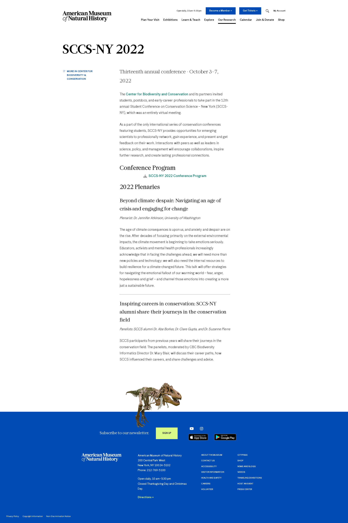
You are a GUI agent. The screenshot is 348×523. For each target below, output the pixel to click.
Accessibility (209, 466)
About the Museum (211, 455)
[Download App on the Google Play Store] (225, 437)
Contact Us (208, 461)
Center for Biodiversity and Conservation (157, 94)
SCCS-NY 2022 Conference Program (177, 176)
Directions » (146, 497)
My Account (279, 11)
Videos (241, 472)
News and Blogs (246, 466)
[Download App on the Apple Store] (198, 437)
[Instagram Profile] (200, 428)
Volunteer (207, 489)
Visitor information (212, 472)
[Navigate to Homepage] (87, 16)
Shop (240, 461)
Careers (205, 484)
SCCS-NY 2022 (103, 50)
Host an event (245, 484)
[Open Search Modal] (267, 11)
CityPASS (242, 455)
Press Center (244, 489)
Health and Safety (211, 478)
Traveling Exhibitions (249, 478)
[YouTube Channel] (190, 428)
